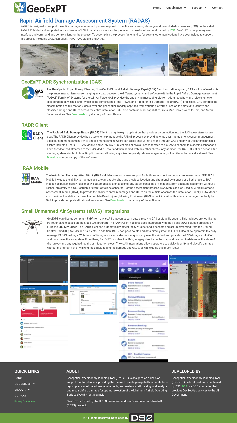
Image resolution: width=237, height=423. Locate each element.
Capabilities (174, 7)
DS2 (172, 30)
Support (197, 7)
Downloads (78, 114)
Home (157, 7)
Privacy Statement (24, 401)
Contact (217, 7)
